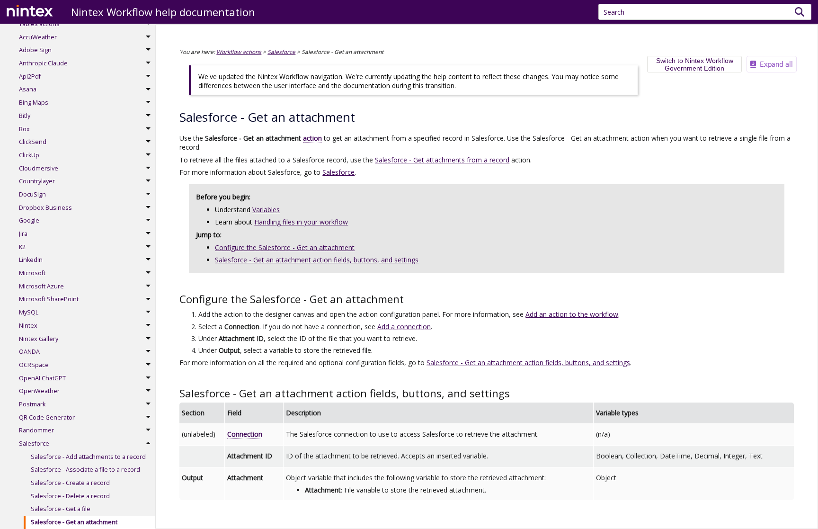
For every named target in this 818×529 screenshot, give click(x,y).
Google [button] (29, 220)
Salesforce (34, 443)
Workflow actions (238, 51)
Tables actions (39, 24)
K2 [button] (22, 247)
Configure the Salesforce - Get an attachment (285, 247)
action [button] (312, 138)
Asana (27, 89)
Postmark (32, 404)
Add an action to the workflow (571, 314)
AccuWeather (38, 37)
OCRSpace (34, 365)
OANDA (29, 352)
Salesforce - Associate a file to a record (85, 470)
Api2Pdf (30, 76)
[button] (799, 12)
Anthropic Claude (43, 63)
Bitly (24, 116)
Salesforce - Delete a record (70, 496)
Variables (266, 209)
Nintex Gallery (38, 339)
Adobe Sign (35, 50)
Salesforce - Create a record (70, 483)
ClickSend (32, 142)
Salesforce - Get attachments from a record (442, 159)
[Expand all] (772, 64)
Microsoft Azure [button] (41, 286)
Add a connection (404, 326)
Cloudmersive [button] (38, 168)
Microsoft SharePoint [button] (49, 299)
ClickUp (29, 155)
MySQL (28, 312)
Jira (23, 234)
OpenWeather (39, 391)
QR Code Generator (47, 417)
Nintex (28, 326)
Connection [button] (244, 434)
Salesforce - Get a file (60, 509)
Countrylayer (37, 181)
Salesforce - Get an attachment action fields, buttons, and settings (316, 259)
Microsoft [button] (32, 273)
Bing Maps (33, 103)
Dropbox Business (45, 208)
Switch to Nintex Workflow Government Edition (694, 64)
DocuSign (32, 194)
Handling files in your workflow (301, 221)
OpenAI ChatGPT (42, 378)
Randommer (36, 430)
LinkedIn (31, 260)
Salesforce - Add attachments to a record (88, 457)
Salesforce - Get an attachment (74, 522)
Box (24, 129)
